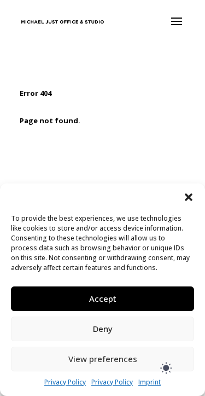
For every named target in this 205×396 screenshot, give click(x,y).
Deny (103, 328)
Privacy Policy (65, 382)
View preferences (102, 358)
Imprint (149, 382)
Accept (102, 298)
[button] (188, 197)
